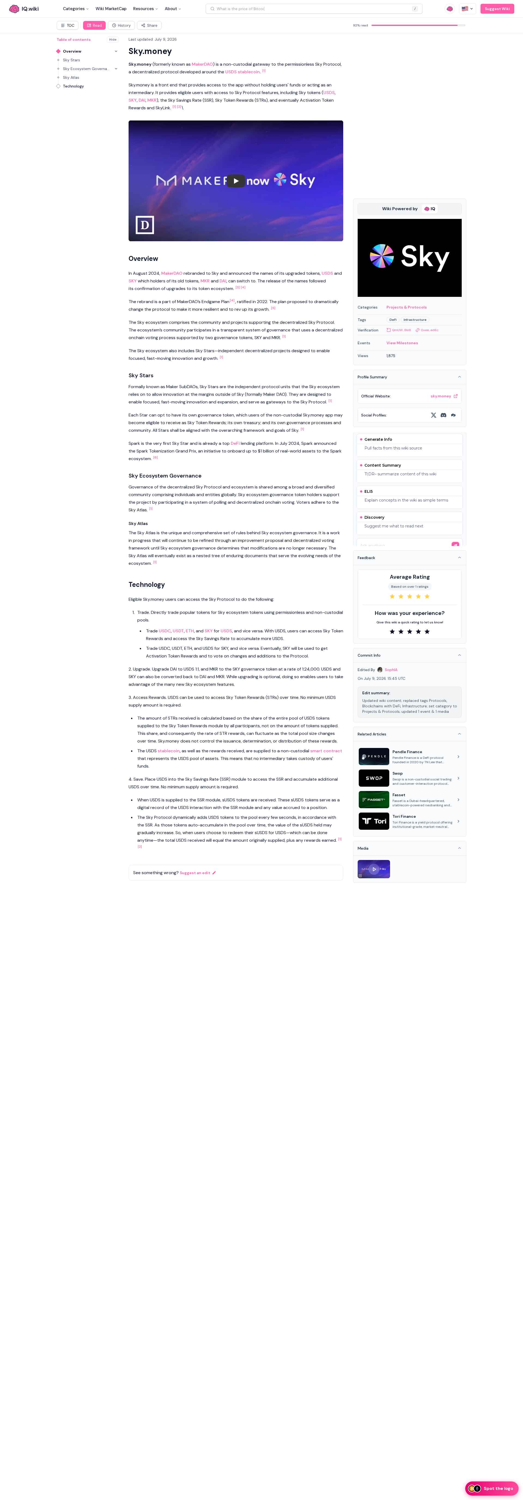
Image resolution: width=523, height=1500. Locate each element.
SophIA (391, 669)
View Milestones (402, 342)
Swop (398, 773)
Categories (74, 8)
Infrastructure (415, 320)
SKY (133, 100)
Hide (112, 39)
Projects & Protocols (407, 307)
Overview (72, 51)
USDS (231, 72)
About (171, 8)
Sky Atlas (71, 77)
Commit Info (369, 655)
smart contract (326, 751)
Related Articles (372, 734)
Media (363, 848)
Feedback (366, 557)
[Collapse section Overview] (116, 51)
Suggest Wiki (497, 8)
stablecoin (249, 72)
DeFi (235, 443)
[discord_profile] (443, 415)
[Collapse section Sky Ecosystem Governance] (116, 68)
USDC (165, 631)
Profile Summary (372, 377)
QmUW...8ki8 (401, 330)
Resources (143, 8)
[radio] (392, 596)
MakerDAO (202, 64)
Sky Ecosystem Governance (86, 68)
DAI (142, 100)
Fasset (399, 794)
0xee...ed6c (430, 330)
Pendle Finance (407, 751)
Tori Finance (404, 816)
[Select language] (467, 8)
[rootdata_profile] (453, 415)
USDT (178, 631)
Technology (73, 86)
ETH (190, 631)
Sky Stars (71, 60)
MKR (152, 100)
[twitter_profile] (434, 415)
